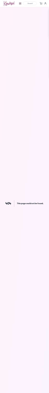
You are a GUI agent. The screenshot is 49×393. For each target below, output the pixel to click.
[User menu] (45, 3)
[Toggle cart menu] (41, 3)
